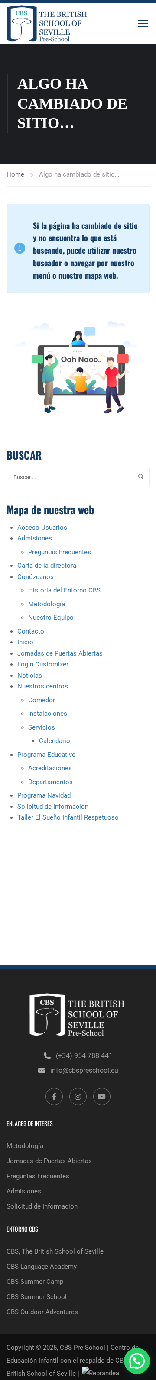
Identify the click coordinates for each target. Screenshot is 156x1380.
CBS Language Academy (41, 1267)
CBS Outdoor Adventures (42, 1312)
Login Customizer (42, 664)
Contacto (30, 631)
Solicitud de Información (52, 807)
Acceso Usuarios (42, 527)
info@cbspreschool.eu (84, 1070)
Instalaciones (47, 713)
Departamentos (50, 782)
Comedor (41, 700)
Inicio (25, 642)
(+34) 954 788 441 (84, 1056)
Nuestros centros (42, 686)
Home (15, 174)
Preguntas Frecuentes (59, 552)
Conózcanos (35, 577)
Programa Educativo (46, 755)
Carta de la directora (46, 565)
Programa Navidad (44, 795)
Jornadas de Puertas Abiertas (60, 653)
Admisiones (34, 538)
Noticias (29, 675)
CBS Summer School (36, 1297)
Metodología (46, 604)
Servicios (41, 727)
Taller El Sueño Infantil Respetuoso (68, 817)
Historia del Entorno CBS (64, 590)
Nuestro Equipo (51, 617)
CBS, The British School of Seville (55, 1251)
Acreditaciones (50, 768)
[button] (137, 1361)
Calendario (54, 741)
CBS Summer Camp (34, 1282)
